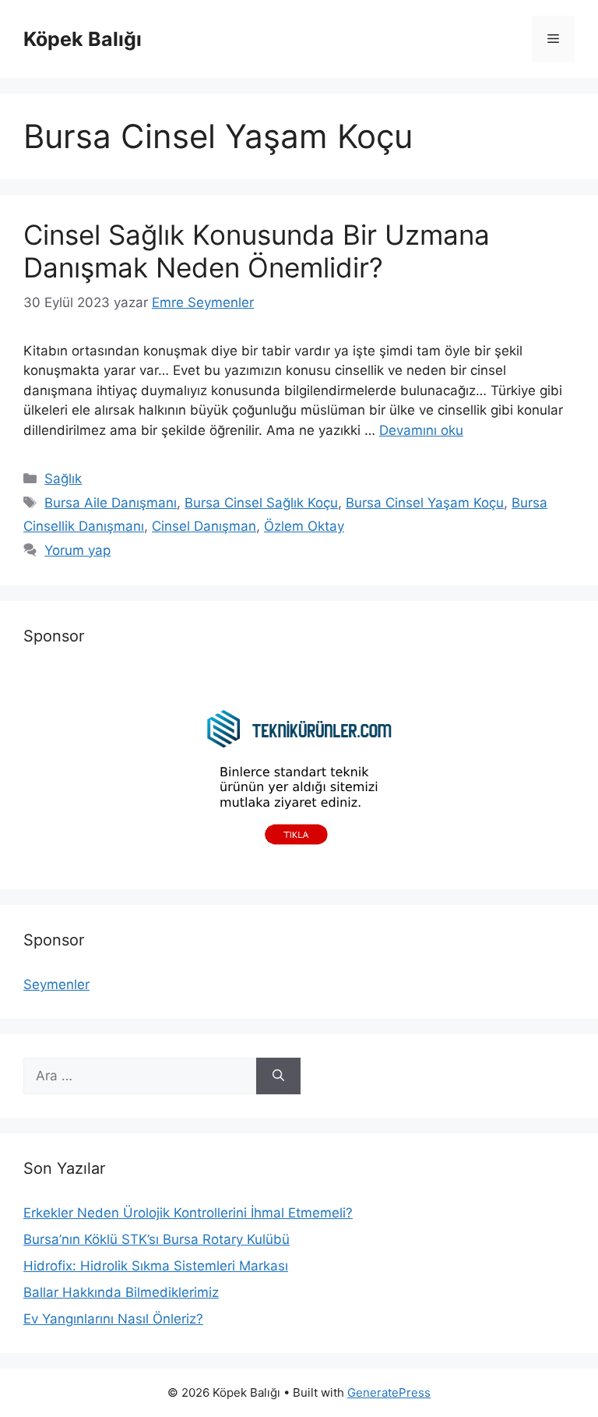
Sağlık (63, 478)
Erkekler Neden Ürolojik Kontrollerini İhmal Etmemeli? (188, 1213)
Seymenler (56, 984)
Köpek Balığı (82, 39)
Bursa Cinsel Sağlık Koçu (261, 503)
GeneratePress (389, 1392)
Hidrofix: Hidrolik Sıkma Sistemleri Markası (155, 1266)
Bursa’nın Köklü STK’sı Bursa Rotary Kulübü (156, 1239)
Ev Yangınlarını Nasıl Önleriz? (113, 1319)
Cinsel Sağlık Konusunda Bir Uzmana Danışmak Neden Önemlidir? (256, 251)
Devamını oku (421, 430)
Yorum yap (77, 550)
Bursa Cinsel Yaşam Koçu (425, 503)
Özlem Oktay (304, 526)
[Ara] (278, 1076)
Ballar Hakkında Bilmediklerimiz (121, 1292)
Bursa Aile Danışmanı (110, 503)
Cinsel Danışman (204, 526)
